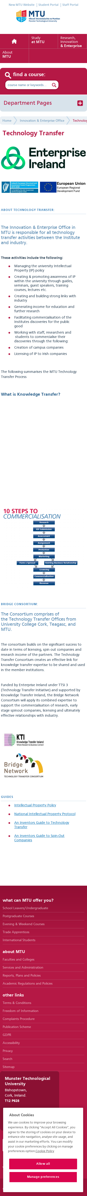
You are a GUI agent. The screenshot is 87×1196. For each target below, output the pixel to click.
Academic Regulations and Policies (27, 983)
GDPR (7, 1035)
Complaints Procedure (19, 1019)
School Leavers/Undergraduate (25, 908)
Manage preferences (43, 1177)
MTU (7, 55)
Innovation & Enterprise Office (42, 120)
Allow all (43, 1163)
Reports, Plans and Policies (22, 975)
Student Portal (48, 5)
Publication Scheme (17, 1027)
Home (14, 41)
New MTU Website (22, 5)
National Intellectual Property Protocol (44, 814)
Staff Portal (70, 5)
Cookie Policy (45, 1151)
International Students (19, 940)
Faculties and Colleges (18, 959)
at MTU (37, 40)
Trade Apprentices (16, 932)
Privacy (8, 1051)
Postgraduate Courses (18, 916)
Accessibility (11, 1043)
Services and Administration (23, 967)
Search (7, 1059)
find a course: (29, 74)
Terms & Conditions (17, 1003)
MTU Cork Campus (43, 19)
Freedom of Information (20, 1011)
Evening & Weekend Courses (23, 924)
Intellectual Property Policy (35, 805)
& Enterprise (71, 42)
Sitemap (8, 1067)
